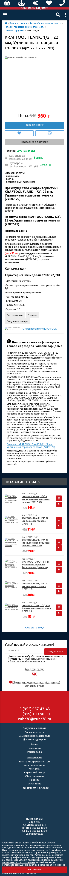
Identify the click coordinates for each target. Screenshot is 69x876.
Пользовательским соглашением (40, 659)
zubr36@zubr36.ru (34, 719)
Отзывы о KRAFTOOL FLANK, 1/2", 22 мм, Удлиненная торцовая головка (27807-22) (31, 445)
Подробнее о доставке (34, 142)
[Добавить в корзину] (59, 498)
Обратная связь (34, 776)
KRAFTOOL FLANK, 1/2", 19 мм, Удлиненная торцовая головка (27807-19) (36, 543)
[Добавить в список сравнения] (49, 133)
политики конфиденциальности (44, 860)
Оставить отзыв (34, 686)
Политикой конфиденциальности (27, 661)
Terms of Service (21, 873)
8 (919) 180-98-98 (34, 714)
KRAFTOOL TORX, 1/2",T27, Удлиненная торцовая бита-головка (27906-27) (36, 565)
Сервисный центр (34, 772)
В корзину (34, 869)
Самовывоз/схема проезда (34, 735)
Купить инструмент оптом (34, 761)
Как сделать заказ (34, 765)
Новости (34, 779)
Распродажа (34, 751)
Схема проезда (34, 833)
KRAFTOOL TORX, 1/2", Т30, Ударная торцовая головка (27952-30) (36, 608)
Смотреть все (33, 627)
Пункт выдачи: (34, 819)
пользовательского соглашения (18, 862)
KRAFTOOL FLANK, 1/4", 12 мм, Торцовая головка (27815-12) (35, 521)
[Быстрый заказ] (59, 504)
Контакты (34, 768)
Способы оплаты (34, 732)
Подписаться (55, 651)
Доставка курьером (34, 739)
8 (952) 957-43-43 (34, 709)
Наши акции (34, 748)
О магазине (34, 783)
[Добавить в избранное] (19, 133)
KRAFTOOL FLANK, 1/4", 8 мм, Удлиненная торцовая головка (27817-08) (36, 499)
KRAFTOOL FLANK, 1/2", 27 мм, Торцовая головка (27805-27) (35, 586)
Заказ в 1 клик (34, 125)
